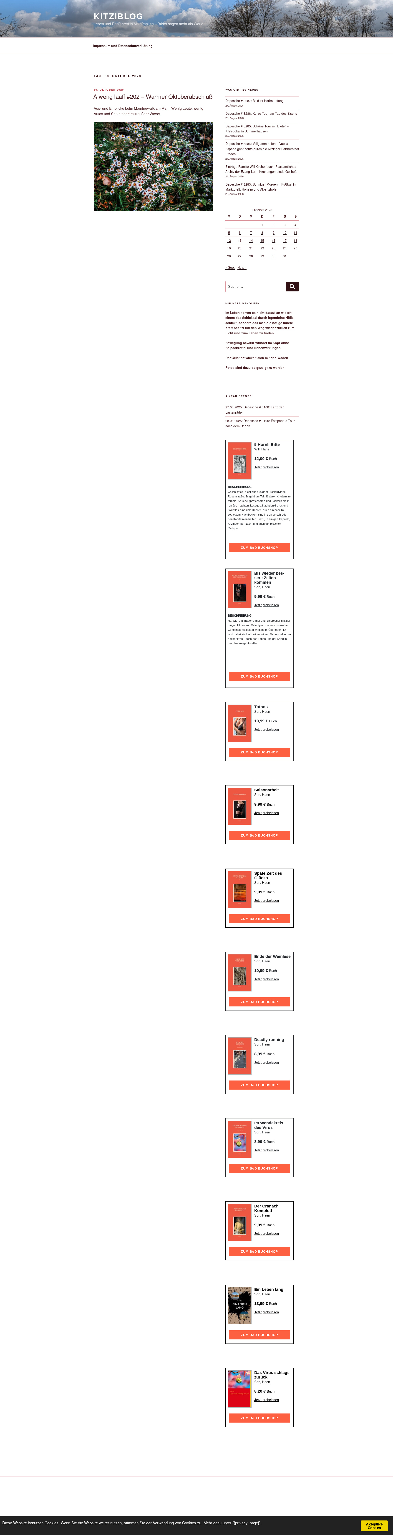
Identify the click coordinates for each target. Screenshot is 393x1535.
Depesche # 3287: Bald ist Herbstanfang (254, 100)
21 (251, 248)
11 (295, 232)
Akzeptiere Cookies (374, 1525)
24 (285, 248)
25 (295, 248)
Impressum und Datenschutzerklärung (123, 45)
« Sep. (230, 267)
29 (262, 256)
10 (285, 232)
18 (295, 240)
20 (240, 248)
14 (251, 240)
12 (229, 240)
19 (229, 248)
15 (262, 240)
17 (285, 240)
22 (262, 248)
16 (273, 240)
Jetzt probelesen (266, 467)
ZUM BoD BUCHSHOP (259, 547)
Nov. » (242, 267)
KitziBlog (119, 16)
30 (273, 256)
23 (273, 248)
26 (229, 256)
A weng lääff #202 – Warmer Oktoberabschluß (153, 96)
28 (251, 256)
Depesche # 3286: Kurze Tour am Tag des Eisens (261, 113)
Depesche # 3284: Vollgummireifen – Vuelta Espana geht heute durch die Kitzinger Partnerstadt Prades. (262, 148)
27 (240, 256)
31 (285, 256)
